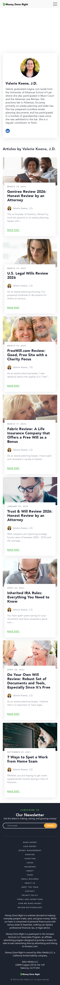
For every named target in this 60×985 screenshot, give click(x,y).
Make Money (30, 842)
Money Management (30, 850)
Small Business (30, 879)
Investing (30, 858)
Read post (13, 230)
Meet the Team (30, 887)
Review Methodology (30, 907)
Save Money (30, 846)
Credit (30, 871)
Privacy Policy (30, 895)
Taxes (30, 875)
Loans (30, 863)
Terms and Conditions (30, 899)
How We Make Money (30, 903)
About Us (30, 883)
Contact (30, 891)
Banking (30, 854)
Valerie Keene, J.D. (23, 208)
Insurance (30, 867)
